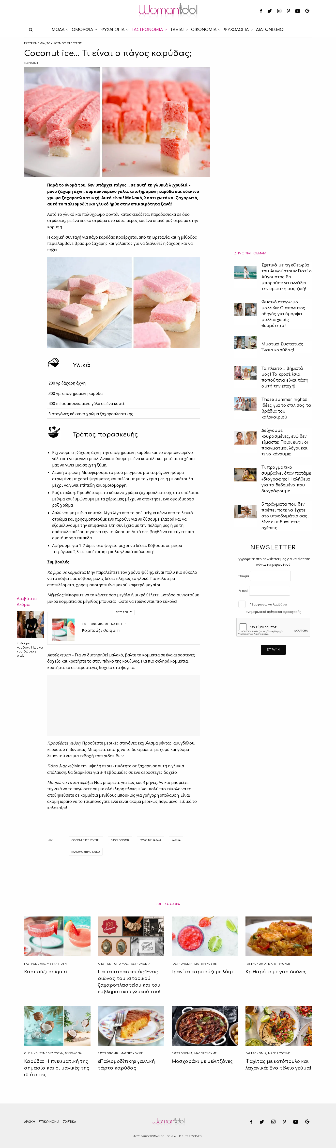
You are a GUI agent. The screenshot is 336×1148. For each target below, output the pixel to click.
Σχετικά (69, 1122)
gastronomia (120, 840)
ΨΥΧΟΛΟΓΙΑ (73, 1053)
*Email (243, 591)
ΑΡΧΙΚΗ (29, 1122)
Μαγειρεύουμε (205, 963)
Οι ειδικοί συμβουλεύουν (43, 1053)
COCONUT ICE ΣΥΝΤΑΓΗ (85, 840)
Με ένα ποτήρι (116, 624)
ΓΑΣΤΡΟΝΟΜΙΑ (34, 43)
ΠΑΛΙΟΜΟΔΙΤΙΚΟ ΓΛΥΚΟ (85, 851)
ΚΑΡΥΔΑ (176, 840)
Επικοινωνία (49, 1122)
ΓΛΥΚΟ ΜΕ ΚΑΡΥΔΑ (150, 840)
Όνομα (243, 576)
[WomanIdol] (168, 11)
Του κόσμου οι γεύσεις (64, 43)
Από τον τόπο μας (113, 963)
